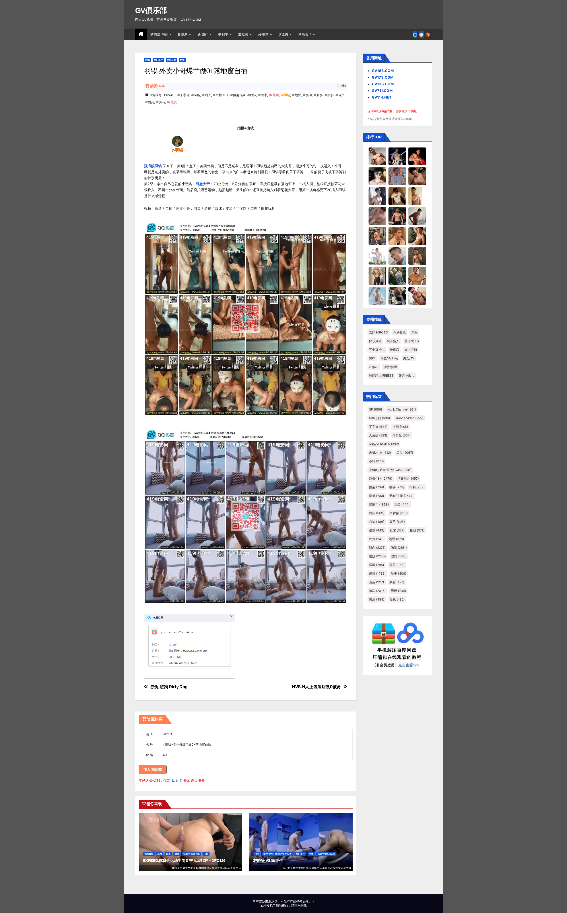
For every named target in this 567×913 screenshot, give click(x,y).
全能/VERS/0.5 (384, 444)
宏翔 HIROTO (378, 332)
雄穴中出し (406, 375)
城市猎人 (393, 341)
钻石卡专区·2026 (326, 853)
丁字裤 (184, 95)
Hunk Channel (401, 409)
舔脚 (376, 565)
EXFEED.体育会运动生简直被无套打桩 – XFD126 (184, 860)
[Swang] (417, 156)
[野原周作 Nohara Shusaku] (417, 275)
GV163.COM (383, 70)
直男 (285, 34)
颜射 (396, 582)
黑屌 (398, 591)
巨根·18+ (222, 95)
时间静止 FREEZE (381, 375)
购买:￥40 (157, 86)
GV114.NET (382, 97)
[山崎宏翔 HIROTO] (377, 156)
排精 (417, 487)
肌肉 (309, 95)
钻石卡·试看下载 (191, 853)
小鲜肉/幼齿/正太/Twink (390, 470)
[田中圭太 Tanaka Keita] (417, 236)
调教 (177, 853)
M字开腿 (379, 418)
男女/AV (408, 358)
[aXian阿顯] (417, 256)
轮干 (398, 573)
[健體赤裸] (377, 256)
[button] (427, 34)
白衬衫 (399, 513)
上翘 (400, 426)
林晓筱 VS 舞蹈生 (268, 860)
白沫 (253, 95)
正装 (402, 504)
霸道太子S (411, 341)
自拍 (341, 95)
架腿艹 (379, 504)
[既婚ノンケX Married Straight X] (377, 216)
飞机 (206, 853)
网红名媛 (171, 59)
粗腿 (417, 530)
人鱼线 (378, 435)
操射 (376, 496)
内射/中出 (380, 452)
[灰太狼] (397, 295)
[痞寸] (397, 216)
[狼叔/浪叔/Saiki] (377, 176)
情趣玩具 (239, 95)
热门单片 (158, 59)
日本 (225, 34)
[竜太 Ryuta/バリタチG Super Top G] (397, 196)
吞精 (376, 461)
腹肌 (330, 95)
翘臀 (298, 95)
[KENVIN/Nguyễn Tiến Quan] (397, 156)
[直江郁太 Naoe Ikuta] (417, 295)
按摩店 (394, 349)
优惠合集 (148, 853)
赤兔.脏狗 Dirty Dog (169, 686)
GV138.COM (383, 84)
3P (375, 409)
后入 (208, 95)
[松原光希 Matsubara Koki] (417, 176)
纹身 (376, 539)
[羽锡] (177, 141)
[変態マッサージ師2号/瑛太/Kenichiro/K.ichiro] (417, 196)
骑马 (162, 102)
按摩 (185, 34)
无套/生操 (401, 496)
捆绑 (396, 487)
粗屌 (397, 530)
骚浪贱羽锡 (153, 166)
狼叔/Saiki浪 (389, 358)
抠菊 (376, 487)
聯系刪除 (300, 905)
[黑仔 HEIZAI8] (377, 236)
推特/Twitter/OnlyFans (277, 853)
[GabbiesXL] (397, 256)
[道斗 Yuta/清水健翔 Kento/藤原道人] (397, 236)
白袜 (376, 521)
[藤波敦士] (377, 295)
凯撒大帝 (203, 184)
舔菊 (396, 565)
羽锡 (287, 95)
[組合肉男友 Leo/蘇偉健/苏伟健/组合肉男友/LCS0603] (397, 176)
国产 (205, 34)
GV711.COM (382, 90)
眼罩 (264, 95)
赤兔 (414, 332)
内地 (147, 59)
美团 (276, 95)
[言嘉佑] (377, 196)
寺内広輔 (410, 349)
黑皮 (174, 102)
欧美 (246, 34)
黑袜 (372, 358)
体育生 (401, 435)
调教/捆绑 (390, 367)
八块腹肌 (399, 332)
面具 (151, 102)
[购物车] (421, 34)
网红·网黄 (161, 34)
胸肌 (320, 95)
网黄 (182, 59)
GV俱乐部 (151, 10)
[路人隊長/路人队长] (377, 275)
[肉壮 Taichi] (397, 275)
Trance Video (409, 418)
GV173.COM (383, 77)
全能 (197, 95)
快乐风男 (375, 341)
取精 (266, 34)
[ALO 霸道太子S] (417, 216)
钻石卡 (177, 780)
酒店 (376, 582)
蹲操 (377, 573)
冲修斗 (373, 367)
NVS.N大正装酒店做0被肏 (316, 686)
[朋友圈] (415, 34)
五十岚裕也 (376, 349)
